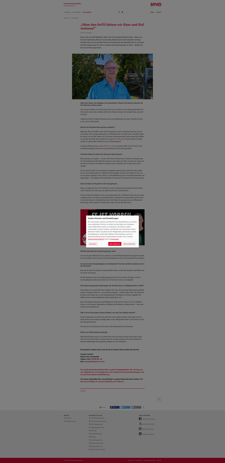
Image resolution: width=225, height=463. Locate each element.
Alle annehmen (129, 244)
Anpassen (92, 244)
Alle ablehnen (115, 244)
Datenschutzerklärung (96, 239)
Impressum (115, 239)
